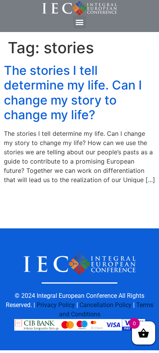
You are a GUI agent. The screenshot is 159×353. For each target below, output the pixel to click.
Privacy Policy (56, 305)
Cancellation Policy (106, 305)
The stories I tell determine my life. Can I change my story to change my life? (73, 92)
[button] (79, 21)
